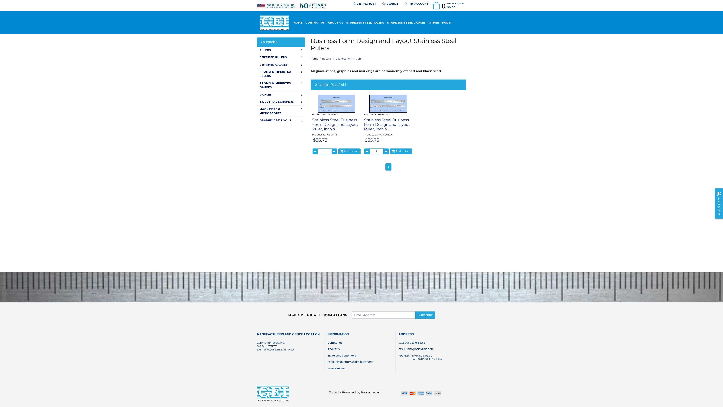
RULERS (265, 50)
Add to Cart (351, 151)
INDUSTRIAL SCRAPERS (276, 101)
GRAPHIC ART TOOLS (275, 120)
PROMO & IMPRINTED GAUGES (275, 85)
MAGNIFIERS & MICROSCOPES (270, 111)
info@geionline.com (420, 349)
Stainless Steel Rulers (365, 22)
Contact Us (315, 22)
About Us (335, 22)
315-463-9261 (366, 3)
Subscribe (425, 315)
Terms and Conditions (342, 355)
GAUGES (265, 94)
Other (434, 22)
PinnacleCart (371, 392)
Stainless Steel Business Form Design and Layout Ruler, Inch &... (335, 124)
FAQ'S (446, 22)
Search (392, 3)
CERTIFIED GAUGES (273, 64)
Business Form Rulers (348, 58)
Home (298, 22)
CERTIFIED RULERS (273, 57)
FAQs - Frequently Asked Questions (350, 362)
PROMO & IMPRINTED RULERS (275, 74)
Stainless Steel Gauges (406, 22)
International (337, 368)
